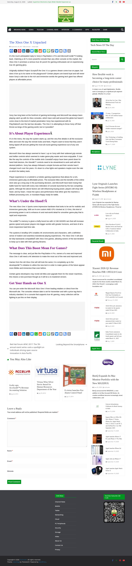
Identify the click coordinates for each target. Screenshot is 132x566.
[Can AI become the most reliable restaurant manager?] (97, 129)
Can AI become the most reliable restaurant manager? (114, 127)
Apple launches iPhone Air (113, 448)
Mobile (57, 506)
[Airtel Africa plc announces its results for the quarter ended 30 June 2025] (97, 309)
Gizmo (31, 30)
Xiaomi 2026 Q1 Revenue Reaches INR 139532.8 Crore (107, 270)
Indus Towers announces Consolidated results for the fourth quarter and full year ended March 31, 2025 (114, 335)
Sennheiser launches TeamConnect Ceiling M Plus (50, 2)
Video (57, 536)
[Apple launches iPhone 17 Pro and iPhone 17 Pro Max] (97, 439)
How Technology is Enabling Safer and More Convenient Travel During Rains (114, 139)
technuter (28, 46)
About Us (58, 541)
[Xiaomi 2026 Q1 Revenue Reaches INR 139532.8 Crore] (108, 255)
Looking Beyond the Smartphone (70, 344)
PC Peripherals (60, 524)
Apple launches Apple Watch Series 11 (114, 469)
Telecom (40, 30)
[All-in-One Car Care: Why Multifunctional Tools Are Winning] (97, 104)
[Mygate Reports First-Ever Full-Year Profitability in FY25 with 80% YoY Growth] (97, 296)
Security (58, 528)
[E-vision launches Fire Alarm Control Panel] (74, 365)
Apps (87, 30)
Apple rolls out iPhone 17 (113, 459)
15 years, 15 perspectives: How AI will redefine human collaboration (114, 116)
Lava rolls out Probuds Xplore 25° (112, 214)
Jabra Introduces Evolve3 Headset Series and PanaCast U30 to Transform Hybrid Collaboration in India (114, 228)
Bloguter (96, 30)
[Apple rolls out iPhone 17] (97, 460)
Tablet (57, 510)
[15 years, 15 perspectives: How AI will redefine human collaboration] (97, 117)
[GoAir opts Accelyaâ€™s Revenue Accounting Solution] (19, 365)
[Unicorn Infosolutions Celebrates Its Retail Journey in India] (97, 408)
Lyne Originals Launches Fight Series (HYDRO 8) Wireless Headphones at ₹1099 (105, 189)
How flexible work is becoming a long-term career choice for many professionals (107, 78)
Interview (65, 30)
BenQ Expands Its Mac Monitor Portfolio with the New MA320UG (105, 379)
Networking (59, 515)
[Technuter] (9, 29)
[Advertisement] (47, 98)
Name (10, 451)
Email (10, 461)
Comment (11, 418)
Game (105, 30)
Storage (58, 532)
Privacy (57, 550)
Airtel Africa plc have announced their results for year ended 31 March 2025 (113, 321)
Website (10, 471)
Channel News (52, 30)
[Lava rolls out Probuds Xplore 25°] (97, 216)
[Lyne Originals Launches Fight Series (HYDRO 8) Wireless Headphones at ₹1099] (108, 167)
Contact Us (59, 545)
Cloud (57, 519)
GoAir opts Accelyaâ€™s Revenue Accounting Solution (19, 387)
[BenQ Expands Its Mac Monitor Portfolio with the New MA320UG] (108, 362)
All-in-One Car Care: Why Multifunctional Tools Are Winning (113, 102)
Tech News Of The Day (102, 45)
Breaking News (19, 30)
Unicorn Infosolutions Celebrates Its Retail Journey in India (114, 406)
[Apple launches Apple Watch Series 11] (97, 471)
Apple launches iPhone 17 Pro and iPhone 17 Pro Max (114, 438)
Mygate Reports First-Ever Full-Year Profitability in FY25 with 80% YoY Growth (114, 295)
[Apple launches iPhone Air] (97, 449)
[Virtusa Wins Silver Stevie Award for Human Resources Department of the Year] (47, 365)
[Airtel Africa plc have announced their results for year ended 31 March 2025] (97, 322)
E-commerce (77, 30)
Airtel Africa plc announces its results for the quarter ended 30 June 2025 (114, 308)
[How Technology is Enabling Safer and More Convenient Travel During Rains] (97, 141)
